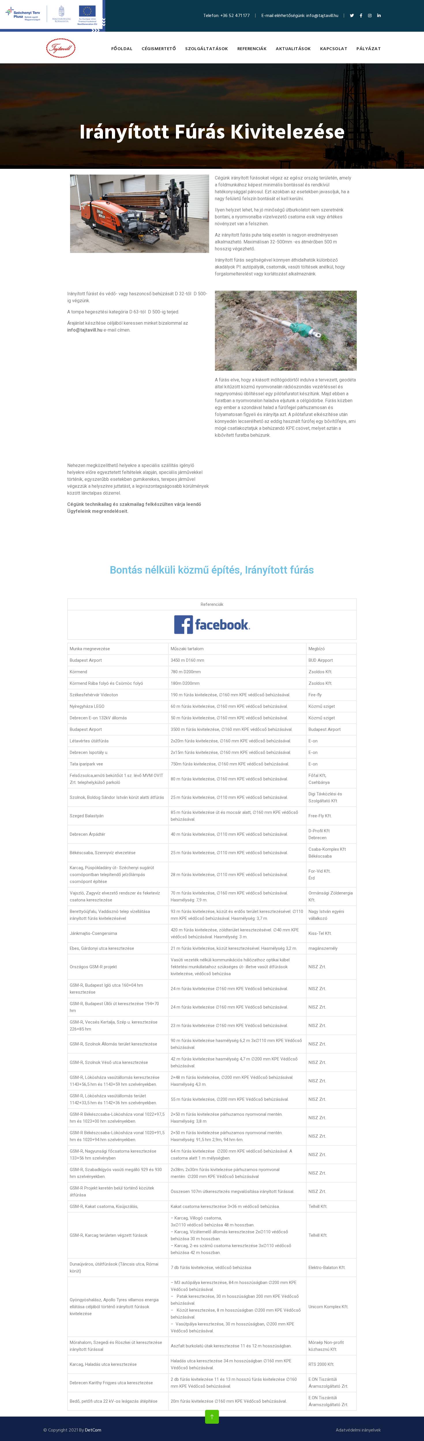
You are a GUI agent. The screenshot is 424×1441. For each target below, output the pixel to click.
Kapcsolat (333, 49)
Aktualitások (293, 49)
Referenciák (252, 49)
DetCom (93, 1430)
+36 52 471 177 (235, 16)
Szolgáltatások (206, 49)
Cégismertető (159, 49)
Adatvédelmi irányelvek (358, 1430)
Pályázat (369, 49)
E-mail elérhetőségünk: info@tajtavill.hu (300, 16)
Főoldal (121, 49)
